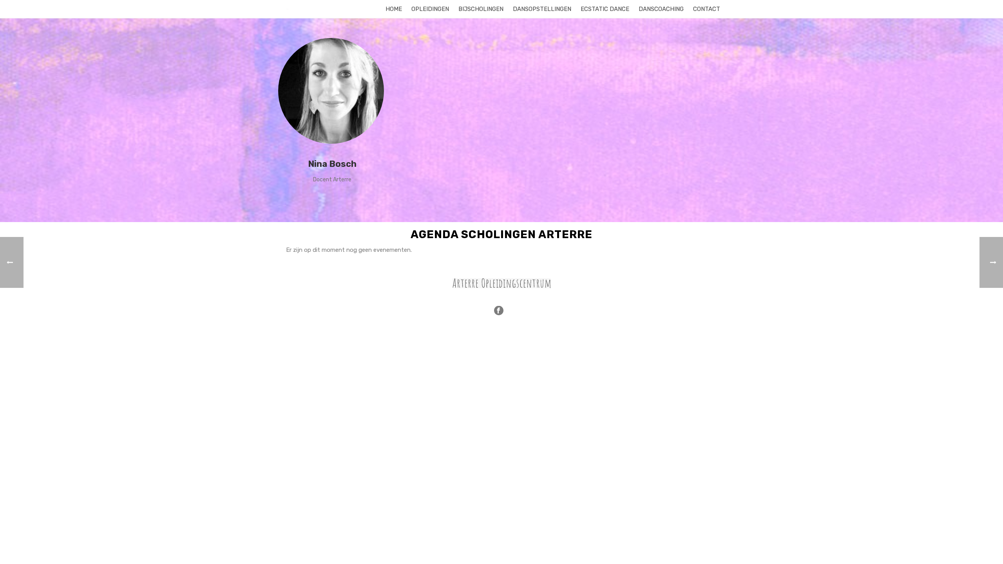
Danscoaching (661, 9)
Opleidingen (430, 9)
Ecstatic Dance (605, 9)
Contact (706, 9)
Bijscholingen (480, 9)
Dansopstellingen (542, 9)
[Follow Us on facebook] (498, 311)
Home (394, 9)
